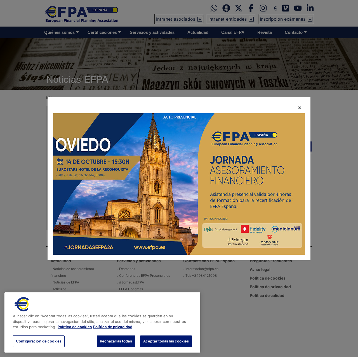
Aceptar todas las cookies (166, 341)
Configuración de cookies (39, 341)
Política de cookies (75, 327)
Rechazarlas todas (116, 341)
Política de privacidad (112, 327)
